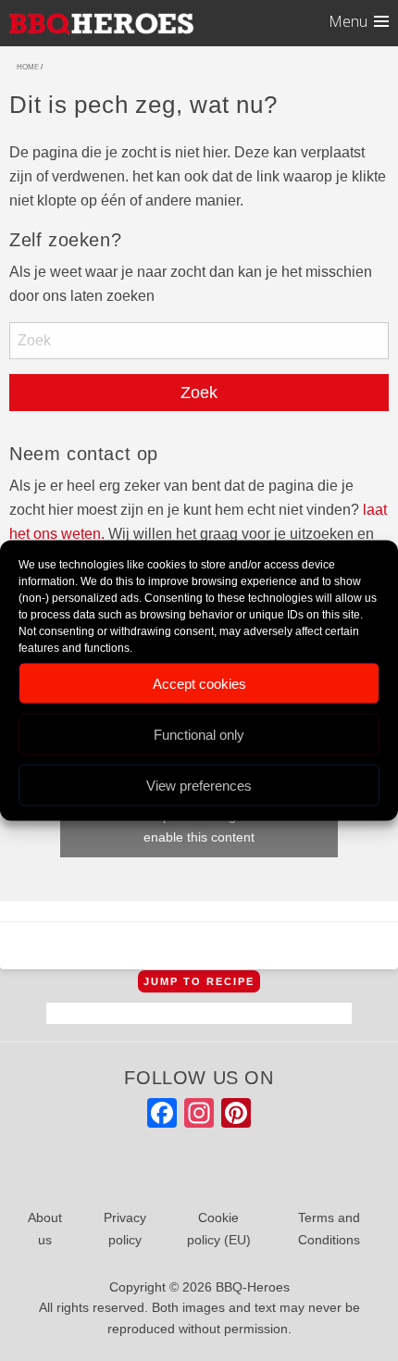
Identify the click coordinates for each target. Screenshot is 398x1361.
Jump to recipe (199, 981)
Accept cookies (199, 683)
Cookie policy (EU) (219, 1228)
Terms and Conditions (329, 1228)
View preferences (199, 785)
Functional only (199, 734)
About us (45, 1228)
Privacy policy (125, 1228)
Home (28, 67)
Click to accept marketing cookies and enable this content (199, 826)
